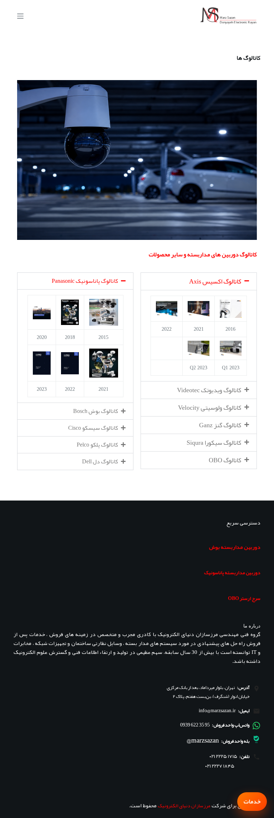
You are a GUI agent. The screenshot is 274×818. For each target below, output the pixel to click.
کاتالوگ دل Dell (100, 461)
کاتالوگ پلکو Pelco (97, 444)
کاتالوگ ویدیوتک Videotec (209, 390)
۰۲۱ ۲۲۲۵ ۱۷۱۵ (223, 756)
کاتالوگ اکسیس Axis (215, 281)
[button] (199, 281)
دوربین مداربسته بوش (234, 547)
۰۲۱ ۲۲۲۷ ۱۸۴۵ (219, 766)
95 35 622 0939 (195, 725)
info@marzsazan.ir (217, 710)
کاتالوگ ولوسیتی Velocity (209, 407)
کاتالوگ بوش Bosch (95, 411)
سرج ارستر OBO (244, 598)
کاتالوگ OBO (225, 460)
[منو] (20, 16)
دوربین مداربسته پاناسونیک (232, 572)
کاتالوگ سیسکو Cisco (93, 428)
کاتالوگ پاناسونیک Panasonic (85, 281)
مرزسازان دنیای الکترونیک (184, 805)
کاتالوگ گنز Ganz (220, 425)
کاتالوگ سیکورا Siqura (214, 442)
